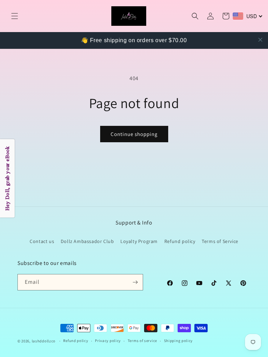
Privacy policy (108, 340)
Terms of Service (220, 241)
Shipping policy (178, 340)
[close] (260, 39)
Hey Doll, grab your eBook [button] (7, 178)
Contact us (42, 241)
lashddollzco (43, 341)
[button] (14, 16)
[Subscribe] (135, 282)
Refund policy (179, 241)
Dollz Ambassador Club (87, 241)
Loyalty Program (139, 241)
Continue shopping (134, 134)
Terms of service (142, 340)
